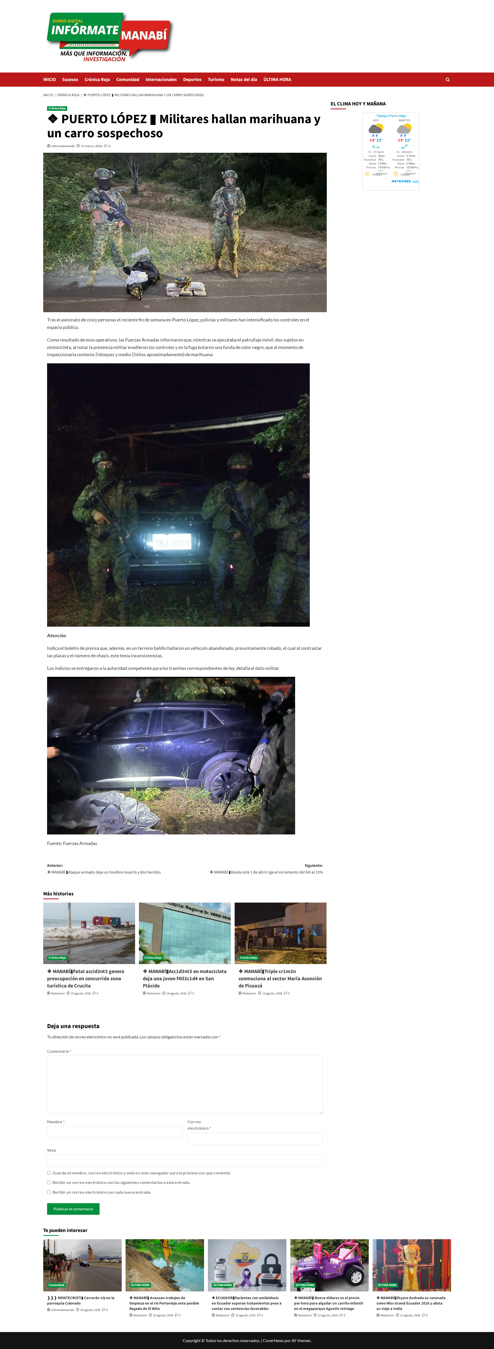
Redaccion (58, 993)
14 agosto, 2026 (176, 993)
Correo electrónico (199, 1125)
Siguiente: (266, 869)
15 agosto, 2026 (81, 993)
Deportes (192, 79)
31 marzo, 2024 (91, 146)
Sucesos (70, 79)
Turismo (216, 79)
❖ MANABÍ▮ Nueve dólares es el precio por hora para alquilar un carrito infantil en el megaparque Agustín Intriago (328, 1303)
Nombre (56, 1121)
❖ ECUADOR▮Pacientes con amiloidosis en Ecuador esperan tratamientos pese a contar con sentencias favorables (246, 1303)
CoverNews (273, 1340)
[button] (448, 79)
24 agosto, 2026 (90, 1310)
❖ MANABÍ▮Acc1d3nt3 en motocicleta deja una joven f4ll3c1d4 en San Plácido (185, 979)
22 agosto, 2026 (163, 1315)
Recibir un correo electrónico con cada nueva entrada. (101, 1192)
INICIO (49, 79)
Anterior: (104, 869)
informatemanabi (63, 146)
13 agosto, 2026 (272, 993)
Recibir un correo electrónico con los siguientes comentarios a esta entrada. (121, 1182)
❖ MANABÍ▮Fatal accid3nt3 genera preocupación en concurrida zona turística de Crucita (85, 979)
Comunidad (127, 79)
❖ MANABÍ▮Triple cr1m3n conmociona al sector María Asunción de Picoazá (280, 979)
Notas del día (244, 79)
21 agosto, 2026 (410, 1315)
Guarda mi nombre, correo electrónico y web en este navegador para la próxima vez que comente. (141, 1172)
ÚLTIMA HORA (277, 79)
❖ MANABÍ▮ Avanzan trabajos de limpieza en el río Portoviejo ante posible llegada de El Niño (164, 1303)
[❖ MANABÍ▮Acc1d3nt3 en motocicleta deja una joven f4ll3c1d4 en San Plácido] (185, 933)
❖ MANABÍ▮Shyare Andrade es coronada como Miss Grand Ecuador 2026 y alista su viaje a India (411, 1303)
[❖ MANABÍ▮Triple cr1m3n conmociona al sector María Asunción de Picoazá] (281, 933)
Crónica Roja (97, 79)
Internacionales (161, 79)
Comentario (59, 1051)
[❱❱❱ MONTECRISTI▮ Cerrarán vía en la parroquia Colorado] (82, 1265)
